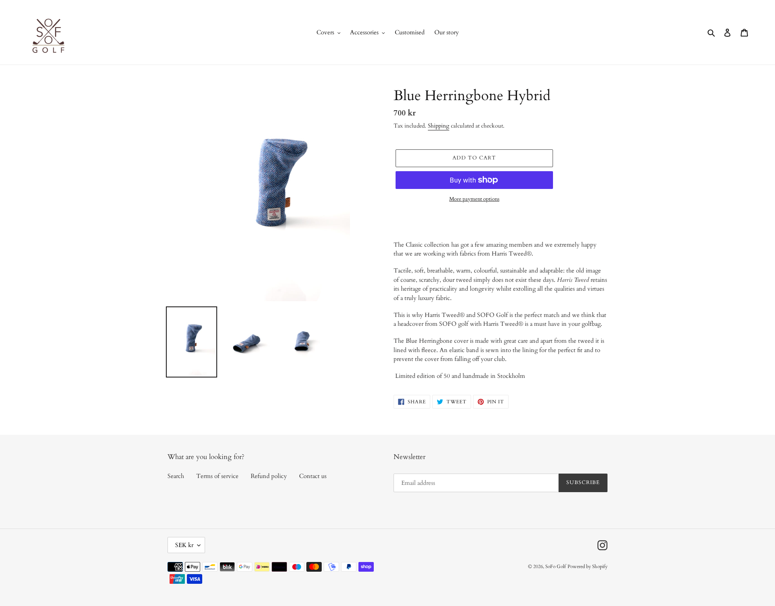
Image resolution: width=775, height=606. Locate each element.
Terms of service (217, 476)
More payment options (474, 199)
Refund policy (269, 476)
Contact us (313, 476)
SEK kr (184, 545)
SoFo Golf (555, 566)
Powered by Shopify (587, 566)
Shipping (438, 126)
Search (176, 476)
